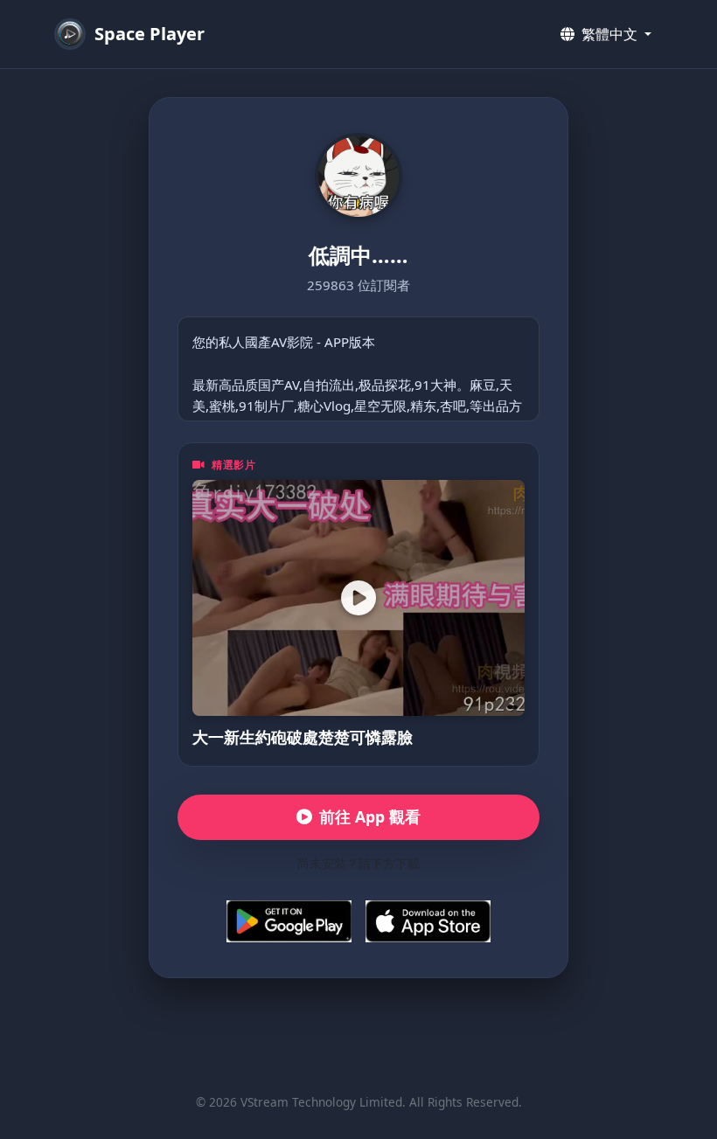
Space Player (149, 33)
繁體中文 (609, 34)
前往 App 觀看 (370, 816)
